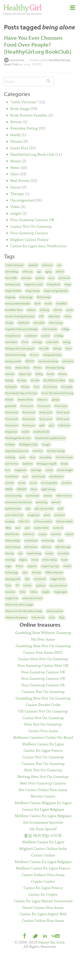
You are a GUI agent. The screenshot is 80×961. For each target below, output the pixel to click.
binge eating (32, 291)
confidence (31, 336)
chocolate (38, 323)
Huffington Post (28, 444)
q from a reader (43, 521)
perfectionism (13, 508)
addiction (47, 265)
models (9, 483)
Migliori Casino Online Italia (43, 848)
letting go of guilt (47, 463)
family (15, 135)
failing (39, 374)
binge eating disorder (56, 291)
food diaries (50, 387)
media (49, 470)
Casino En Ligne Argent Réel (43, 914)
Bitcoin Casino (43, 796)
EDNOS (29, 361)
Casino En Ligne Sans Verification (38, 246)
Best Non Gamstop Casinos (43, 783)
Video (15, 207)
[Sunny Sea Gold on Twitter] (35, 935)
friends (9, 399)
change (9, 323)
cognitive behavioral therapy (21, 329)
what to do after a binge (19, 604)
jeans (22, 457)
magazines (20, 470)
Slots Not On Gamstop (43, 770)
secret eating (12, 547)
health (25, 432)
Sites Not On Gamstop (43, 724)
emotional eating (48, 361)
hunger (46, 444)
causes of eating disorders (20, 316)
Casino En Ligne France (43, 750)
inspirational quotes (16, 451)
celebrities (54, 316)
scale (60, 540)
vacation (10, 592)
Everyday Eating (24, 128)
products (59, 515)
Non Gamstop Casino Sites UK (42, 665)
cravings (37, 342)
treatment (40, 579)
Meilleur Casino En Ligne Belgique (43, 816)
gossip (55, 399)
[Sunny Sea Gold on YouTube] (55, 935)
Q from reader (64, 521)
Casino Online (43, 855)
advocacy (27, 271)
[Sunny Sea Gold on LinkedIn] (45, 935)
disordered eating (15, 355)
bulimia (31, 310)
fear (71, 380)
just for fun (11, 463)
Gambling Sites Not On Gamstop (43, 646)
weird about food (32, 598)
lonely (64, 463)
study (64, 560)
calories (57, 310)
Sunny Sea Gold (51, 942)
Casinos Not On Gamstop (43, 691)
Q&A (14, 174)
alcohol (60, 271)
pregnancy (33, 515)
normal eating (13, 495)
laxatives (27, 463)
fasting (9, 380)
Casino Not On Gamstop (31, 226)
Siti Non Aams (43, 639)
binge (68, 284)
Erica (8, 367)
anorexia (26, 278)
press (47, 515)
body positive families (17, 303)
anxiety (40, 278)
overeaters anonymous (18, 502)
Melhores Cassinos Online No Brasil (43, 737)
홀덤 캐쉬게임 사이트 (43, 835)
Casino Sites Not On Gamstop (43, 659)
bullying (44, 310)
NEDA (8, 489)
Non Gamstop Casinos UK (32, 220)
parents (56, 502)
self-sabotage (62, 547)
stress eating (49, 560)
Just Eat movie (64, 457)
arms (51, 278)
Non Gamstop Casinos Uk (43, 685)
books (48, 303)
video (22, 592)
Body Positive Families (28, 115)
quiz (17, 528)
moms (21, 483)
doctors (34, 355)
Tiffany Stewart (54, 572)
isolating (10, 457)
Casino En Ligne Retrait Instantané (43, 901)
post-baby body (14, 515)
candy (69, 310)
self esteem (30, 547)
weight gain (60, 592)
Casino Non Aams (43, 731)
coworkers (11, 342)
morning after (49, 483)
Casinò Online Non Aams (43, 920)
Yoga (61, 617)
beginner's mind (34, 284)
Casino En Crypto (43, 894)
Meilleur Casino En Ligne (43, 744)
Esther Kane (22, 367)
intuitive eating (55, 451)
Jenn (32, 457)
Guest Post (19, 148)
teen (25, 572)
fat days (21, 380)
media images (65, 470)
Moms (15, 161)
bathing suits (12, 284)
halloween (64, 425)
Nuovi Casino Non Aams (43, 907)
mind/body (38, 476)
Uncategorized (22, 200)
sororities (63, 553)
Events (16, 122)
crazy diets (52, 342)
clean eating (55, 323)
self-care (46, 547)
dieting (57, 348)
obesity (48, 495)
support (32, 566)
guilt (42, 425)
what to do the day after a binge (23, 611)
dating (66, 342)
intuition (38, 451)
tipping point (12, 579)
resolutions (31, 540)
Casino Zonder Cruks (43, 704)
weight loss (11, 598)
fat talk (35, 380)
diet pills (44, 348)
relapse (69, 534)
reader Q (58, 528)
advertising (11, 271)
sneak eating (34, 553)
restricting (48, 540)
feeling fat (11, 387)
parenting (41, 502)
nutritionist (32, 495)
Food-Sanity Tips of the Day (21, 393)
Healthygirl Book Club (18, 438)
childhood (23, 323)
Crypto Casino (43, 881)
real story (28, 534)
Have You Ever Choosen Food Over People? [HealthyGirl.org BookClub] (37, 44)
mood (33, 483)
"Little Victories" (24, 102)
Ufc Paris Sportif (43, 829)
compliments (12, 336)
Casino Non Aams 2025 (43, 652)
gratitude (10, 406)
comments (14, 60)
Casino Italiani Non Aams (43, 875)
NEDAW (21, 489)
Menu (72, 7)
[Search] (48, 81)
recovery (56, 534)
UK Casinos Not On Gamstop (43, 711)
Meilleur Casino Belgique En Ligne (43, 803)
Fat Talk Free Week (54, 380)
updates (40, 585)
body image (26, 297)
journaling (45, 457)
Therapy (17, 194)
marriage (36, 470)
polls (60, 508)
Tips (27, 579)
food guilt (67, 387)
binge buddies (13, 291)
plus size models (44, 508)
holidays (10, 444)
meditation (11, 476)
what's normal (55, 611)
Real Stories (20, 180)
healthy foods (41, 432)
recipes (43, 534)
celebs (67, 316)
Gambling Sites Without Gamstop (43, 632)
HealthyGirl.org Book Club (32, 154)
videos (33, 592)
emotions (67, 361)
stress (34, 560)
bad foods (64, 278)
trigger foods (57, 579)
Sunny (15, 187)
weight (15, 213)
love (7, 470)
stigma (23, 560)
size (20, 553)
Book (37, 303)
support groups (50, 566)
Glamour (42, 399)
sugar (8, 566)
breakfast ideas (13, 310)
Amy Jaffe (11, 278)
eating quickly (13, 361)
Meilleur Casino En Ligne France (43, 868)
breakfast (61, 303)
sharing (9, 553)
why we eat (38, 617)
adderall (33, 265)
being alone (53, 284)
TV (17, 585)
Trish (8, 585)
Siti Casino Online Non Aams (43, 790)
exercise (9, 374)
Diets (68, 348)
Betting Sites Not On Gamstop (42, 776)
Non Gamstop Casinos (29, 233)
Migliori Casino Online (29, 239)
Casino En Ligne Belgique (43, 809)
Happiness (11, 432)
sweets (67, 566)
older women (63, 495)
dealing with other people (20, 348)
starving (10, 560)
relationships (12, 540)
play (28, 508)
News (14, 167)
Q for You (24, 521)
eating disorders (52, 355)
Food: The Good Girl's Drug (57, 393)
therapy (36, 572)
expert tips (25, 374)
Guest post (26, 406)
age (39, 271)
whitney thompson (16, 617)
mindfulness (56, 476)
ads (59, 265)
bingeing (10, 297)
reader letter (41, 528)
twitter (27, 585)
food (36, 387)
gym (51, 425)
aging (48, 271)
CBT (41, 316)
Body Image (20, 108)
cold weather (49, 329)
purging (9, 521)
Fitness (16, 141)
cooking (58, 336)
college (65, 329)
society (49, 553)
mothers (66, 483)
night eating (48, 489)
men (25, 476)
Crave (25, 342)
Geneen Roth (25, 399)
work (52, 617)
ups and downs (58, 585)
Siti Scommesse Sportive (43, 822)
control (45, 336)
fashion (62, 374)
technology (11, 572)
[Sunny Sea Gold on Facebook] (24, 935)
